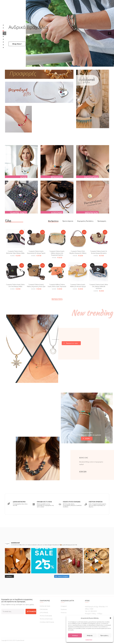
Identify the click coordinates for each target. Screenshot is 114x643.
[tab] (53, 221)
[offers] (39, 74)
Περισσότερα (57, 299)
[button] (110, 618)
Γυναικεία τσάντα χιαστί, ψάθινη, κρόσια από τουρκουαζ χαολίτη (57, 253)
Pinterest (63, 612)
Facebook (64, 609)
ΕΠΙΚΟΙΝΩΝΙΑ (44, 609)
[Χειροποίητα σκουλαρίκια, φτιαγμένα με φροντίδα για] (70, 560)
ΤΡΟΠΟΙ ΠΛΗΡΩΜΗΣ (46, 616)
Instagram (64, 606)
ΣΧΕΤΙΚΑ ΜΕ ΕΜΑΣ (45, 606)
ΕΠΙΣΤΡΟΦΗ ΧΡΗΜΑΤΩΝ (95, 502)
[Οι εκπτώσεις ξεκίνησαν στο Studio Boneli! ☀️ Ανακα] (44, 560)
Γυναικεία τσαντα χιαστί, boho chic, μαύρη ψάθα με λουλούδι (99, 286)
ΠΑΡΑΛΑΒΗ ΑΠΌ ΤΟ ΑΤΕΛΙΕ (44, 502)
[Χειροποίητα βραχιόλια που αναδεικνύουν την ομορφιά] (96, 560)
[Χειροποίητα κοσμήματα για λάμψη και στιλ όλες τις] (17, 560)
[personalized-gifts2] (39, 92)
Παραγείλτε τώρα (72, 343)
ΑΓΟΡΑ (87, 438)
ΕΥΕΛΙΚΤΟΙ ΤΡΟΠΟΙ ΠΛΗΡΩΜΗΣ (71, 502)
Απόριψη (89, 635)
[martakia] (18, 119)
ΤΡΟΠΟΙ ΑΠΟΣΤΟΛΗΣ (46, 619)
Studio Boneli (20, 640)
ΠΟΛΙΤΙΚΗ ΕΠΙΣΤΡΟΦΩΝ (47, 622)
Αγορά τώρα (82, 471)
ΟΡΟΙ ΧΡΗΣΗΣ (44, 612)
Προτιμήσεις (104, 635)
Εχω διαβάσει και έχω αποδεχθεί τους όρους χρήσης (18, 604)
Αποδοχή (75, 635)
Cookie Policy (89, 639)
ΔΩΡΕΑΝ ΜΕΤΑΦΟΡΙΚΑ (19, 502)
